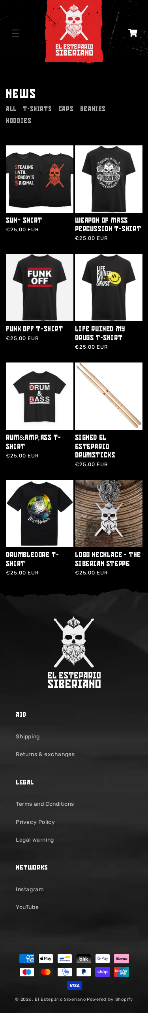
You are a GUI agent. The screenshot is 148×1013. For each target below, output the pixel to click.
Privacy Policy (35, 822)
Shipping (28, 736)
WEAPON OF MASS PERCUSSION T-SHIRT (108, 226)
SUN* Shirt (24, 221)
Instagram (29, 889)
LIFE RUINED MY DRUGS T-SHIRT (100, 335)
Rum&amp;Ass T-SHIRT (33, 443)
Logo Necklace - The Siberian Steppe (108, 560)
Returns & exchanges (45, 754)
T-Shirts (37, 109)
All (11, 109)
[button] (15, 33)
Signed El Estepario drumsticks (95, 447)
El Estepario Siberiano (60, 999)
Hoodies (18, 121)
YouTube (27, 907)
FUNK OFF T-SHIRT (34, 330)
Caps (65, 109)
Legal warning (35, 839)
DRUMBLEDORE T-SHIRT (32, 560)
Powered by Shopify (110, 999)
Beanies (93, 109)
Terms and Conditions (45, 804)
